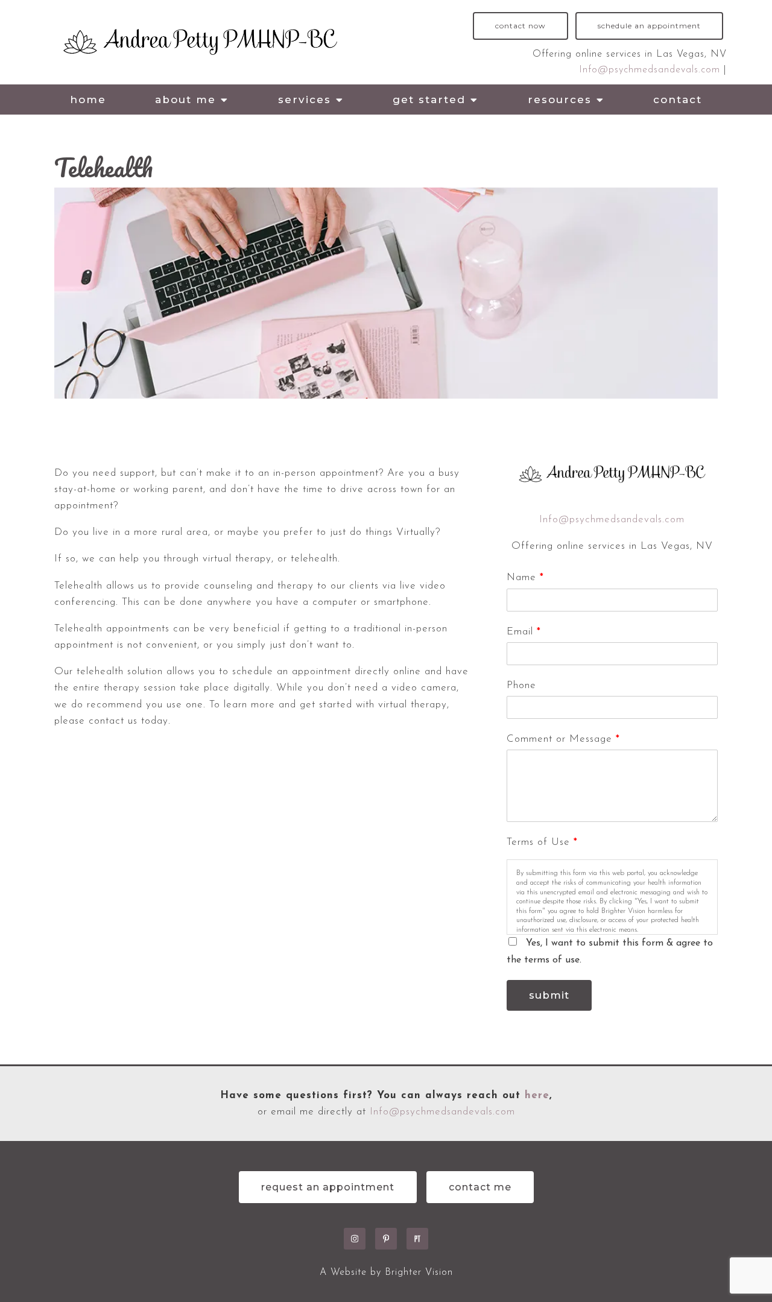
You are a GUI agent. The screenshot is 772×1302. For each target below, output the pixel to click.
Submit (549, 995)
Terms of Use (542, 842)
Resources (560, 99)
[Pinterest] (386, 1239)
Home (88, 99)
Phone (521, 685)
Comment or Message (563, 739)
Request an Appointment (327, 1187)
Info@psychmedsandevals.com (651, 70)
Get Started (429, 99)
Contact (677, 99)
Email (523, 632)
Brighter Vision (419, 1272)
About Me (185, 99)
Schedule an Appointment (649, 25)
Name (525, 577)
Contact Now (520, 25)
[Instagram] (354, 1239)
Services (304, 99)
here (537, 1095)
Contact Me (480, 1187)
